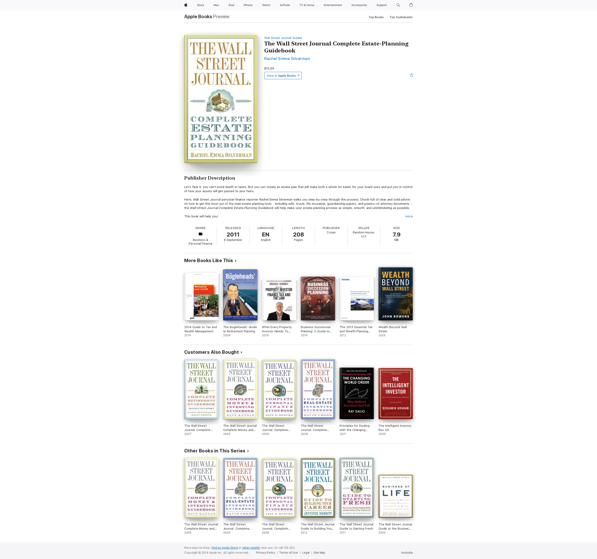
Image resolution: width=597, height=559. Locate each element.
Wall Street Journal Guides (283, 38)
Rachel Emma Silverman (287, 58)
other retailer (251, 547)
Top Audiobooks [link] (401, 17)
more (409, 216)
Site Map (319, 552)
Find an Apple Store (225, 547)
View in (281, 75)
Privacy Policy (265, 552)
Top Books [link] (376, 17)
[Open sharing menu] (411, 75)
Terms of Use (288, 552)
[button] (398, 5)
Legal (305, 552)
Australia (407, 552)
